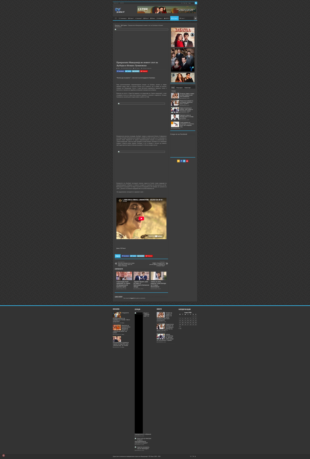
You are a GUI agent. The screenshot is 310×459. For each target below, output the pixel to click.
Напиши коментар (147, 68)
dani (119, 68)
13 (188, 320)
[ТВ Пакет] (119, 10)
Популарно (179, 87)
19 (185, 322)
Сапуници (138, 18)
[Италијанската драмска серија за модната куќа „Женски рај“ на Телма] (117, 339)
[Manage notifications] (3, 455)
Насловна (116, 18)
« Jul (180, 328)
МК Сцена (174, 18)
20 (188, 322)
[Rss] (181, 3)
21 (190, 322)
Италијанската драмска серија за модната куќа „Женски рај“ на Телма (121, 344)
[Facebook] (183, 3)
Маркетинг (116, 3)
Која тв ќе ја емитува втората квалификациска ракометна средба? (143, 441)
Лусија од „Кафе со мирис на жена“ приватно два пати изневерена (187, 95)
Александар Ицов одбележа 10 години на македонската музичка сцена (123, 284)
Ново (173, 87)
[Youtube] (186, 3)
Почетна (117, 25)
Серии (131, 18)
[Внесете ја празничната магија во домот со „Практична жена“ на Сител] (117, 327)
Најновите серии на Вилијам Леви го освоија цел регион (186, 116)
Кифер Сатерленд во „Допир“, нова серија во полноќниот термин (186, 109)
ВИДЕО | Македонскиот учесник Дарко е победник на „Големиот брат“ (157, 263)
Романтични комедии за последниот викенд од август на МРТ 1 (186, 102)
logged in (132, 298)
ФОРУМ (122, 3)
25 (182, 324)
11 (182, 320)
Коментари (188, 87)
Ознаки (174, 91)
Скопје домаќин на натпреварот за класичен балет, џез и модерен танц (187, 124)
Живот (153, 18)
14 (190, 320)
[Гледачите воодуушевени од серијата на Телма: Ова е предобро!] (117, 315)
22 (193, 322)
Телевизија (123, 18)
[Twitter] (184, 3)
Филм (146, 18)
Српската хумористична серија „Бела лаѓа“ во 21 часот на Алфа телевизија (126, 263)
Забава (160, 18)
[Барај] (196, 3)
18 (182, 322)
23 (195, 322)
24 (180, 324)
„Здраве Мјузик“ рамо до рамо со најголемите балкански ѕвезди (141, 284)
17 (180, 322)
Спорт (182, 18)
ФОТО (167, 18)
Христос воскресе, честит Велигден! (143, 447)
